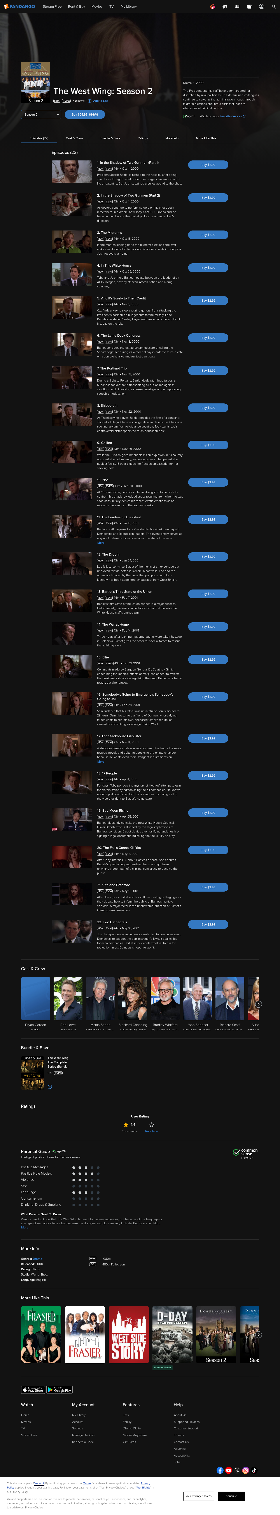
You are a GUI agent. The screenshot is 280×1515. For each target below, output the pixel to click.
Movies (26, 1422)
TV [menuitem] (111, 6)
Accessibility (182, 1455)
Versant (39, 1483)
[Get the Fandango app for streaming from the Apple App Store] (33, 1390)
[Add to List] (50, 1087)
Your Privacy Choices (199, 1496)
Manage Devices (83, 1435)
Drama (37, 1259)
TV (23, 1428)
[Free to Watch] (172, 1335)
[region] (140, 1496)
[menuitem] (237, 6)
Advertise (180, 1449)
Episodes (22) (39, 138)
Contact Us (181, 1442)
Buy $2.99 (208, 165)
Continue (231, 1496)
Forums (179, 1435)
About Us (180, 1415)
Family (127, 1422)
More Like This (206, 138)
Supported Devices (187, 1422)
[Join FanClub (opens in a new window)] (212, 6)
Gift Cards (129, 1442)
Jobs (177, 1462)
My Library (79, 1415)
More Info (171, 138)
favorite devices (231, 116)
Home (25, 1415)
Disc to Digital (132, 1428)
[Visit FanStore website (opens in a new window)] (249, 6)
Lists (126, 1415)
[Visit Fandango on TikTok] (254, 1470)
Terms (87, 1483)
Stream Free (29, 1435)
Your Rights (143, 1487)
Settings (77, 1428)
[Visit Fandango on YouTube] (228, 1470)
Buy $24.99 (88, 114)
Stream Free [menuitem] (52, 6)
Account (77, 1422)
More (101, 543)
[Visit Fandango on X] (237, 1470)
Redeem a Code (83, 1442)
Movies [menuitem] (96, 6)
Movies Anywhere (135, 1435)
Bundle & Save (110, 138)
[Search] (274, 6)
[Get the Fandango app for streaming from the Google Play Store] (59, 1390)
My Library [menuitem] (129, 6)
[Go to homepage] (20, 6)
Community (129, 1131)
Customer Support (186, 1428)
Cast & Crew (74, 138)
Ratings (143, 138)
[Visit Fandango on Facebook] (220, 1470)
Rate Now (151, 1131)
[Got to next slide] (258, 1004)
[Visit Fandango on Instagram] (245, 1470)
